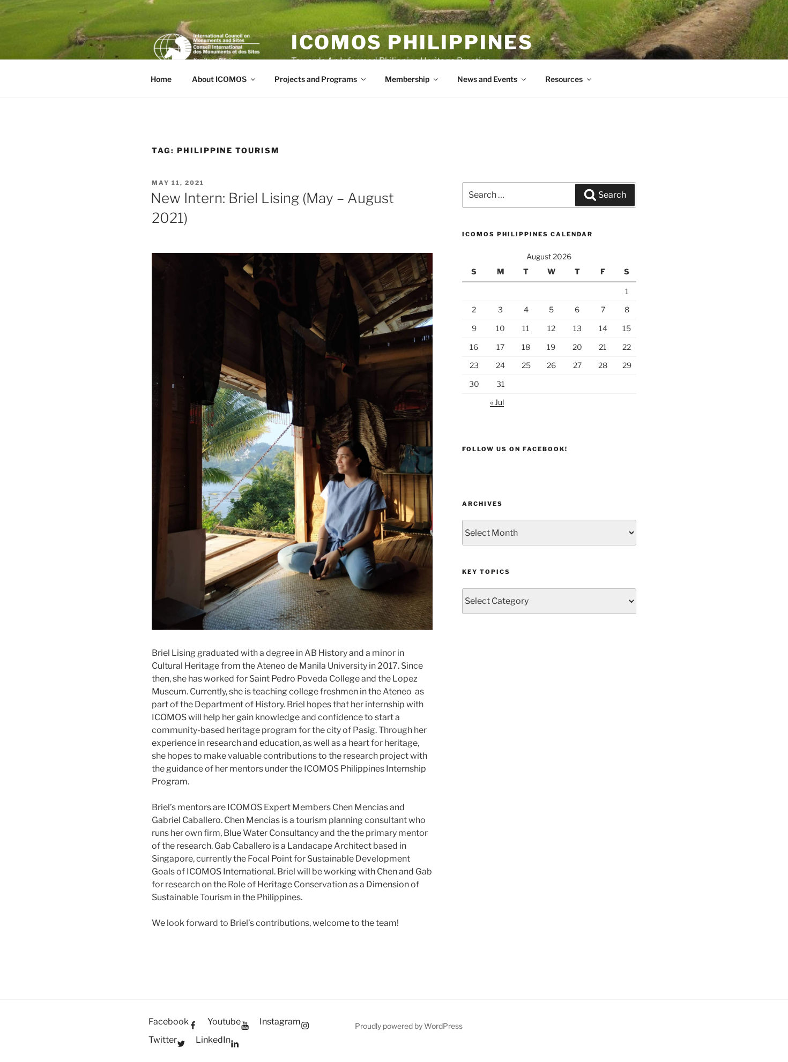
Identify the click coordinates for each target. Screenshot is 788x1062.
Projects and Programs (315, 79)
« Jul (497, 402)
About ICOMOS (219, 79)
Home (161, 79)
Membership (407, 79)
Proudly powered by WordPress (409, 1025)
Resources (564, 79)
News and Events (487, 79)
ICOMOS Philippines (412, 42)
